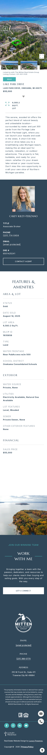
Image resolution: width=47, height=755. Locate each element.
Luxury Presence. (36, 741)
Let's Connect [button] (23, 591)
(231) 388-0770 (23, 658)
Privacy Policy (27, 747)
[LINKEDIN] (19, 725)
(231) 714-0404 (11, 235)
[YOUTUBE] (26, 725)
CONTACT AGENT (23, 261)
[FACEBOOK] (6, 725)
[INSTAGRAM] (13, 725)
